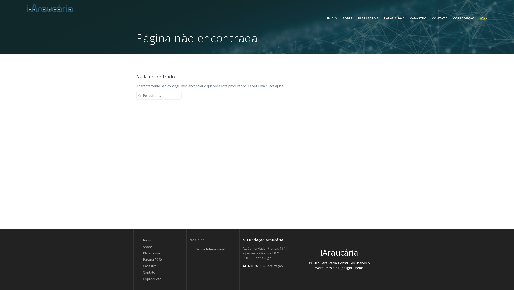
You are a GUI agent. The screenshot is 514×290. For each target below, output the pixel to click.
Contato (440, 18)
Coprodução (464, 18)
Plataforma (368, 18)
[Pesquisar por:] (159, 96)
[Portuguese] (484, 18)
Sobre (348, 18)
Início (332, 18)
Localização (274, 266)
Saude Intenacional (210, 249)
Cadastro (418, 18)
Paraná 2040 (394, 18)
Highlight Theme (351, 268)
